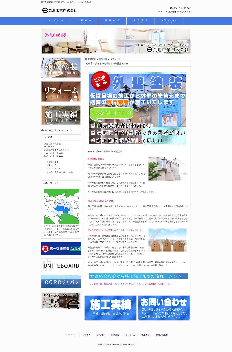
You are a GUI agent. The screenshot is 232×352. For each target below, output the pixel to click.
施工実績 (145, 335)
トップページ (70, 335)
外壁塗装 (115, 335)
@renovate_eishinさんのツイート (57, 130)
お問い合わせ (162, 335)
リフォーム (115, 59)
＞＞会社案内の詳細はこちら (59, 172)
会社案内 (86, 335)
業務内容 (91, 59)
